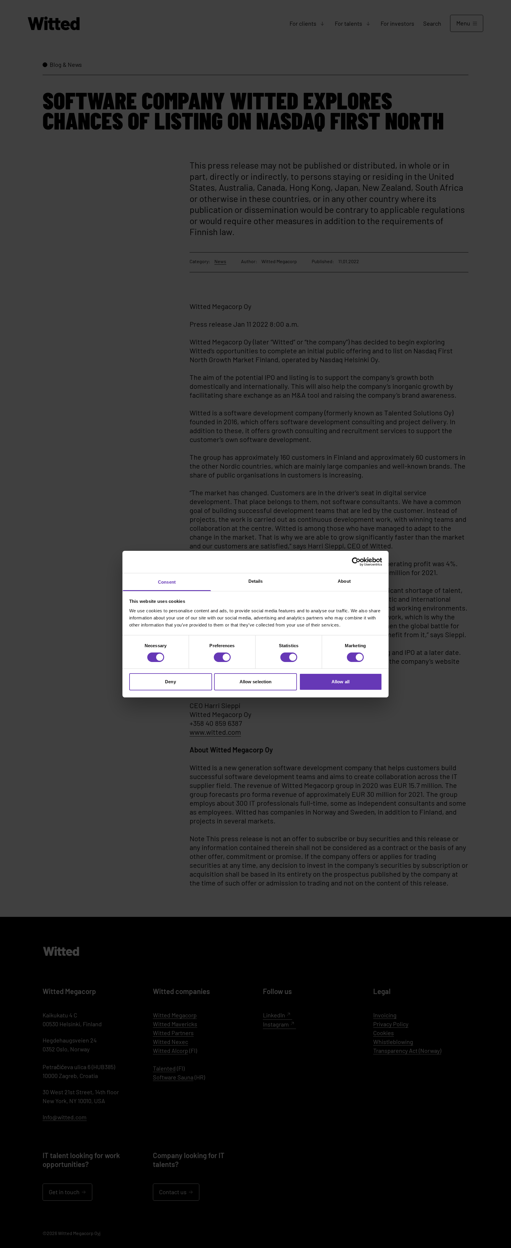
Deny (170, 681)
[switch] (222, 657)
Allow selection (256, 681)
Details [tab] (255, 580)
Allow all (340, 681)
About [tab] (344, 580)
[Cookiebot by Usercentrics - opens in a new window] (356, 561)
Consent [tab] (167, 581)
